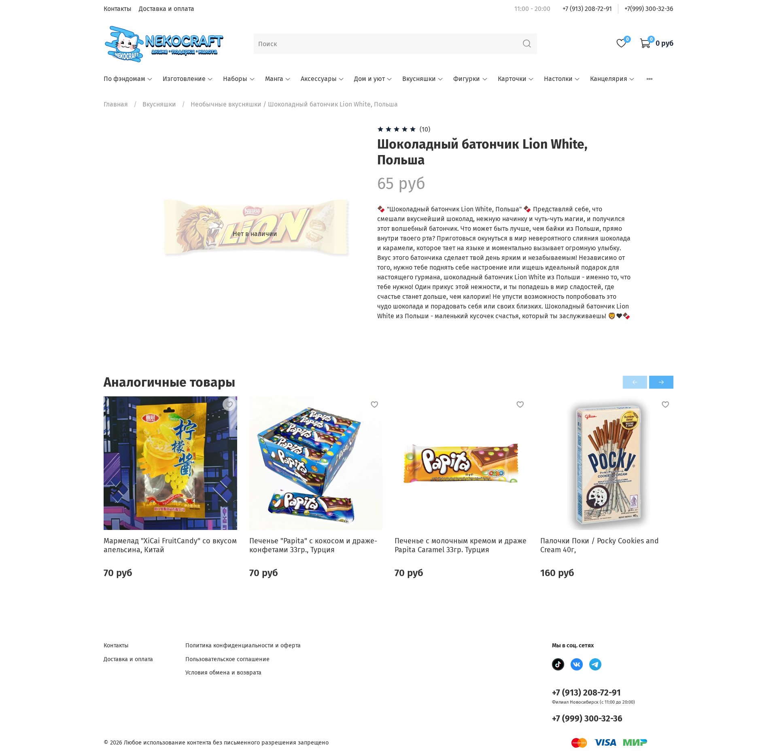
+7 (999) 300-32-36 (587, 719)
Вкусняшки (419, 79)
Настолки (558, 79)
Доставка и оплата (166, 9)
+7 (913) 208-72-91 (587, 9)
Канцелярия (608, 79)
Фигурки (466, 79)
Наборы (235, 79)
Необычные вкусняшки (226, 104)
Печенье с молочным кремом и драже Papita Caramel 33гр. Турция (460, 545)
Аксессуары (319, 79)
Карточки (512, 79)
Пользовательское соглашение (227, 659)
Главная (116, 104)
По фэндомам (124, 79)
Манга (274, 79)
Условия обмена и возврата (223, 672)
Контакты (118, 9)
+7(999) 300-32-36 (648, 9)
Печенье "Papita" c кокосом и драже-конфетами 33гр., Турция (313, 545)
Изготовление (184, 79)
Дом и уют (369, 79)
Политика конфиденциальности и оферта (243, 645)
